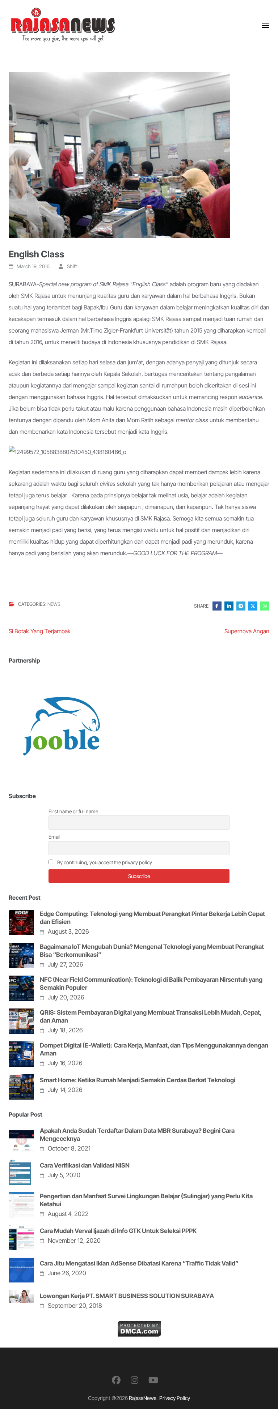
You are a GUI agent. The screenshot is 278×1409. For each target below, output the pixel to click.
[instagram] (134, 1380)
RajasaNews (142, 1398)
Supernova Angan (246, 631)
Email (54, 837)
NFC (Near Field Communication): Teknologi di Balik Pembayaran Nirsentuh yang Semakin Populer (151, 983)
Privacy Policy (174, 1398)
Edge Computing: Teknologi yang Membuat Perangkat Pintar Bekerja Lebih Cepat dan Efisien (152, 917)
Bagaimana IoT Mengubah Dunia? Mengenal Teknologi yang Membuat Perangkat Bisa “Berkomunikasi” (152, 950)
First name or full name (73, 811)
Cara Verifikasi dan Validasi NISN (85, 1165)
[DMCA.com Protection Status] (139, 1326)
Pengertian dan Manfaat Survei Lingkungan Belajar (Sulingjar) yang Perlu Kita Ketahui (146, 1200)
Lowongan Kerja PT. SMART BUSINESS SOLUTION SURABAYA (127, 1295)
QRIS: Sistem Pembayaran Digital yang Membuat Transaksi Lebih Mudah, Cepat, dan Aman (150, 1016)
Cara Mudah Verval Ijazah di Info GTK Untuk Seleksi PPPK (118, 1230)
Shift (72, 266)
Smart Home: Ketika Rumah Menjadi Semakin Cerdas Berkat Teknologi (137, 1080)
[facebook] (116, 1380)
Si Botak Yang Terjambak (40, 631)
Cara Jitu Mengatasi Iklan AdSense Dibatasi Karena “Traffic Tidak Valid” (139, 1263)
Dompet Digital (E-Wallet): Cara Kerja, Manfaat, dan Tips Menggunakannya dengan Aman (154, 1049)
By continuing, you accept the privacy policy (104, 862)
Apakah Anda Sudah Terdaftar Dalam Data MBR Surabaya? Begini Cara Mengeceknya (137, 1134)
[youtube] (153, 1380)
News (53, 604)
